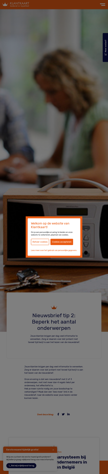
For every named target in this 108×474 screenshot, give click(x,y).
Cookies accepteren (62, 242)
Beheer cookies (40, 242)
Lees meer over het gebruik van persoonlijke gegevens (54, 250)
